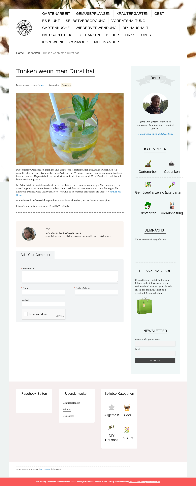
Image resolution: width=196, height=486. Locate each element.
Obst (159, 13)
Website (26, 300)
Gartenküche (56, 28)
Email (137, 349)
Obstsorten (147, 213)
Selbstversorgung (85, 21)
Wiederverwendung (96, 28)
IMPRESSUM (45, 469)
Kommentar (28, 268)
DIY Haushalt (135, 28)
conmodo (78, 42)
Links (130, 35)
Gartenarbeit (56, 13)
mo (42, 85)
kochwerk (52, 42)
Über (146, 35)
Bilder (112, 35)
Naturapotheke (58, 35)
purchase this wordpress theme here (144, 482)
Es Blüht (51, 21)
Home (20, 53)
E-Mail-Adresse (83, 288)
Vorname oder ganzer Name (147, 339)
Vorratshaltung (128, 21)
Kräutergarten (132, 13)
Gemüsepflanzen (93, 13)
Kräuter (67, 409)
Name (25, 288)
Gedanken (90, 35)
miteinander (106, 42)
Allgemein (111, 415)
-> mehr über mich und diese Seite (155, 133)
